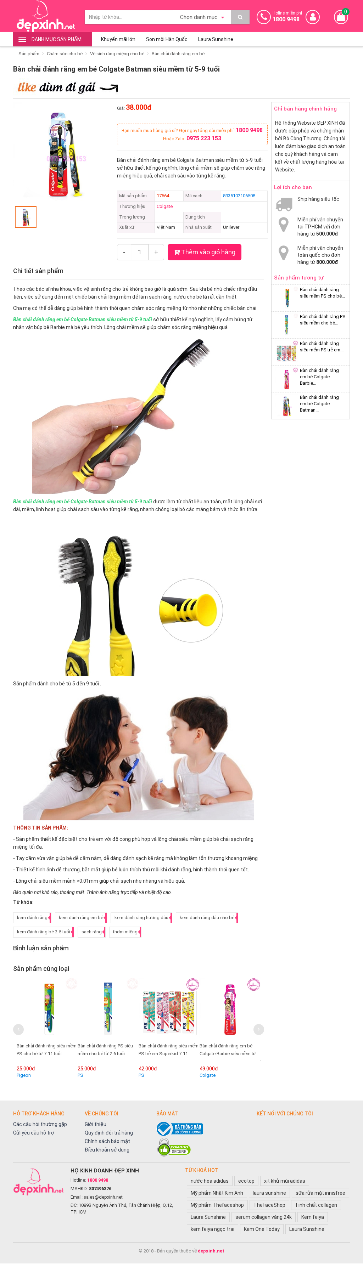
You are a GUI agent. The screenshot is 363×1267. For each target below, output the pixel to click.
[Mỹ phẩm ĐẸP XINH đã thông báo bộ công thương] (203, 1129)
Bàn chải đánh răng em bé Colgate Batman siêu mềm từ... (243, 1053)
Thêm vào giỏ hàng (207, 252)
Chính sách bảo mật (107, 1141)
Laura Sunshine (215, 39)
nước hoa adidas (210, 1181)
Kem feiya (312, 1217)
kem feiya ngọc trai (212, 1229)
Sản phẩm (28, 53)
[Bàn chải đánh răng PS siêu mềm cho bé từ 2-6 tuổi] (63, 1008)
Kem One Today (262, 1229)
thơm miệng (125, 931)
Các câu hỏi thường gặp (40, 1124)
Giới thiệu (95, 1124)
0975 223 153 (203, 138)
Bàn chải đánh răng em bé (178, 53)
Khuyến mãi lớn (118, 39)
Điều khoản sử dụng (107, 1150)
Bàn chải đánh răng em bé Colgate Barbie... (319, 377)
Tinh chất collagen (316, 1205)
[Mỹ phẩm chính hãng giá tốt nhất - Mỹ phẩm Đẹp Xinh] (45, 16)
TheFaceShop (269, 1205)
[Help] (240, 17)
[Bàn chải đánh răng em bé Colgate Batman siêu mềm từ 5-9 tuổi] (246, 1008)
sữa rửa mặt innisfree (320, 1193)
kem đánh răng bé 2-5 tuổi (43, 931)
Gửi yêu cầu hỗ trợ (33, 1133)
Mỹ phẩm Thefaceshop (217, 1205)
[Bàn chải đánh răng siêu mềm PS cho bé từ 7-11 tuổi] (286, 298)
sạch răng (92, 931)
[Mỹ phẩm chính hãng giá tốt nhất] (38, 1181)
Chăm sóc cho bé (65, 53)
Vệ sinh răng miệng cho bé (117, 53)
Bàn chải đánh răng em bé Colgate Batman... (319, 404)
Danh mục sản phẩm (57, 39)
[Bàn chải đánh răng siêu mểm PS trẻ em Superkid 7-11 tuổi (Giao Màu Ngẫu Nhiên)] (124, 1008)
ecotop (246, 1181)
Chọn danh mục (199, 17)
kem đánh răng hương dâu (141, 917)
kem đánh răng (32, 917)
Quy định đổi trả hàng (109, 1133)
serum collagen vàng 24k (263, 1217)
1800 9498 (249, 130)
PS (36, 1075)
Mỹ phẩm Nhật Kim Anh (217, 1193)
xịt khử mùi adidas (284, 1181)
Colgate (165, 206)
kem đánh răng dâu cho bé (207, 917)
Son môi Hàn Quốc (167, 39)
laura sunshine (269, 1193)
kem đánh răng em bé (81, 917)
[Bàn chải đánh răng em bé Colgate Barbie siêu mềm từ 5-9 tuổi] (185, 1008)
